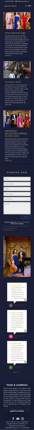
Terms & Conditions (23, 222)
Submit (26, 217)
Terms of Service (7, 230)
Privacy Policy (11, 228)
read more (8, 55)
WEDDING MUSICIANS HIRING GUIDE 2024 (16, 133)
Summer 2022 (13, 82)
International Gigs (15, 32)
